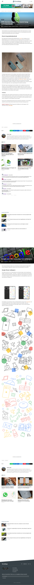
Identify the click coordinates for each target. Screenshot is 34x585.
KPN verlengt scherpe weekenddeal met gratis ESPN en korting (24, 168)
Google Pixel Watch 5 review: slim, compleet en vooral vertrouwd (18, 523)
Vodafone (20, 79)
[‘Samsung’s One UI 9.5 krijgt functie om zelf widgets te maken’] (4, 225)
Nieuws (6, 11)
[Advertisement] (17, 49)
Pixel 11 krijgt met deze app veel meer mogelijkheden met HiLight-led (19, 219)
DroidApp (3, 11)
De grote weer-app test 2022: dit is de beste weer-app (25, 154)
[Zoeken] (31, 1)
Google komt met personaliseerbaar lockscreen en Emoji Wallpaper (25, 487)
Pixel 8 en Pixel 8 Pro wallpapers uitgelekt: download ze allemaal (8, 487)
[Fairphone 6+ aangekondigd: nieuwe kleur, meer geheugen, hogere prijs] (4, 529)
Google (3, 460)
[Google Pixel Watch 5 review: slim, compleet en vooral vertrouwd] (4, 524)
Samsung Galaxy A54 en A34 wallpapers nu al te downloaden (24, 500)
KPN (2, 127)
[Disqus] (17, 184)
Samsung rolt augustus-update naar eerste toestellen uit (17, 228)
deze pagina (28, 301)
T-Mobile (24, 79)
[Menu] (2, 1)
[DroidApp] (17, 1)
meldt (21, 38)
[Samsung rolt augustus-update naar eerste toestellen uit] (4, 229)
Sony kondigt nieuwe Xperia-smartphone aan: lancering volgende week (19, 214)
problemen (5, 127)
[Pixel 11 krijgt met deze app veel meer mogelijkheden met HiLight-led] (4, 220)
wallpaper (6, 460)
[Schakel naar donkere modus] (30, 1)
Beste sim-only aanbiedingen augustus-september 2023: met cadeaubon (8, 154)
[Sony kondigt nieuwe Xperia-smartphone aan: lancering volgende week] (4, 215)
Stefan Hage (6, 26)
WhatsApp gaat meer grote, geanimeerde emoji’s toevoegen (8, 500)
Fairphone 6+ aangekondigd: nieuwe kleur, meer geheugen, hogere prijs (19, 528)
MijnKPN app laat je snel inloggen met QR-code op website (9, 168)
